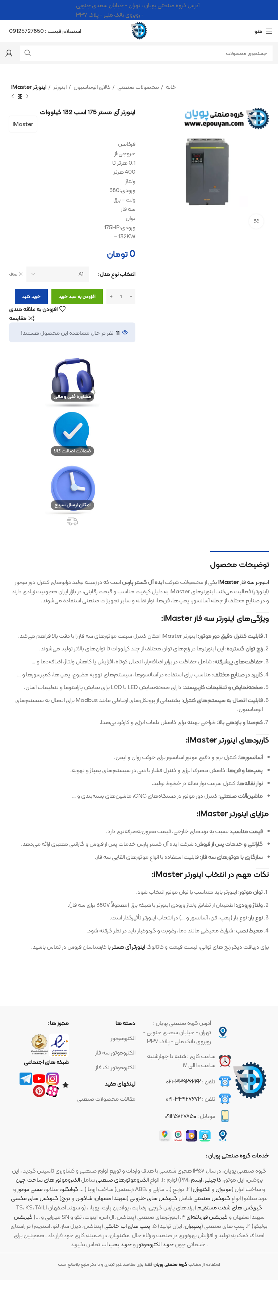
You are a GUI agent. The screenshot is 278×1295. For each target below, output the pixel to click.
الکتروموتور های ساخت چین (48, 1179)
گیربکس (23, 1217)
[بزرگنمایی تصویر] (256, 221)
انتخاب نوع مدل (117, 274)
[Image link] (250, 1081)
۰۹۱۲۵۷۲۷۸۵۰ (180, 1116)
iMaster (23, 124)
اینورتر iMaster (28, 87)
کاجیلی (213, 1179)
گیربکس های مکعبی (34, 1198)
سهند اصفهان (111, 1198)
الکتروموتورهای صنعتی (122, 1179)
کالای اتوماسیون (91, 87)
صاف (13, 274)
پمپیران (193, 1226)
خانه (170, 87)
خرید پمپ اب (116, 1244)
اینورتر (59, 87)
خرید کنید (31, 296)
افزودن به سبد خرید (77, 296)
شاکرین (83, 1198)
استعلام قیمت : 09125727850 (45, 31)
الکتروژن (201, 1189)
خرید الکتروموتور (155, 1244)
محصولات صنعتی (137, 87)
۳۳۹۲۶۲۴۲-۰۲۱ (183, 1081)
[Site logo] (139, 30)
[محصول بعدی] (12, 96)
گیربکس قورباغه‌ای (207, 1217)
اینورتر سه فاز (243, 582)
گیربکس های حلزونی (153, 1198)
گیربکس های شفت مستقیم (229, 1207)
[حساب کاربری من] (9, 53)
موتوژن (223, 1189)
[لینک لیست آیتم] (106, 1038)
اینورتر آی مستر (128, 947)
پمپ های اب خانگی (127, 1226)
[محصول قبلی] (27, 96)
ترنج (65, 1198)
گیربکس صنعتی (211, 1198)
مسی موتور (30, 1189)
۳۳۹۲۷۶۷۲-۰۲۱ (183, 1099)
